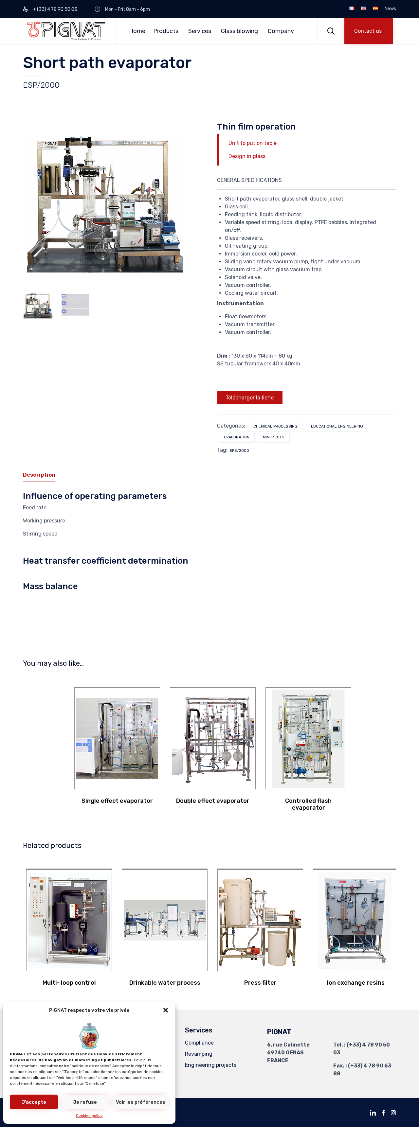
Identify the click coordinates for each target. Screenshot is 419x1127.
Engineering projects (210, 1065)
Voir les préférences (140, 1102)
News (390, 9)
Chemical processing (275, 426)
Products (165, 31)
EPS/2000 (239, 450)
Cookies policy (89, 1115)
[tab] (42, 475)
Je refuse (85, 1102)
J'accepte (34, 1102)
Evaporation (236, 437)
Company (281, 31)
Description (39, 475)
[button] (165, 1010)
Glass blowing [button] (239, 31)
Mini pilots (273, 437)
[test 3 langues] (75, 305)
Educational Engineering (337, 426)
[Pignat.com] (66, 31)
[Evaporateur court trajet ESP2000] (38, 305)
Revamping (198, 1054)
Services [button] (199, 31)
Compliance (199, 1043)
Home (137, 31)
